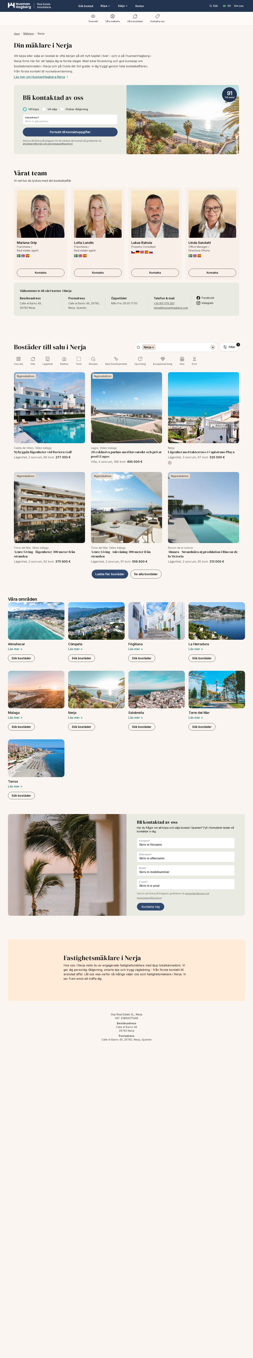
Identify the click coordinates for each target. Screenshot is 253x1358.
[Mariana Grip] (40, 214)
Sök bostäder (21, 658)
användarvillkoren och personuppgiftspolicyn (48, 143)
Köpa (104, 5)
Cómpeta (75, 644)
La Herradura (199, 644)
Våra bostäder (135, 21)
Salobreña (136, 713)
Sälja (121, 5)
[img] (19, 255)
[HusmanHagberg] (29, 6)
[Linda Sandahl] (212, 214)
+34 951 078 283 (164, 303)
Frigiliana (135, 644)
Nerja (72, 713)
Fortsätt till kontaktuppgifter (70, 132)
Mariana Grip (27, 243)
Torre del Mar (199, 713)
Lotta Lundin (84, 243)
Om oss (239, 5)
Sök (215, 5)
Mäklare (28, 33)
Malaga (14, 713)
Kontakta (40, 272)
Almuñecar (16, 644)
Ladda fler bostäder (109, 574)
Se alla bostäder (146, 574)
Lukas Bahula (141, 243)
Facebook (208, 297)
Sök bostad (85, 6)
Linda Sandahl (200, 243)
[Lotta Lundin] (98, 214)
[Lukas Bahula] (155, 214)
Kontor (139, 6)
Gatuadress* (32, 117)
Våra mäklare (112, 21)
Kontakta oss (157, 21)
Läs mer (15, 649)
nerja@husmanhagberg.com (171, 307)
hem (17, 33)
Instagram (207, 303)
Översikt (93, 21)
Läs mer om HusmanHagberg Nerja (39, 77)
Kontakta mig (151, 907)
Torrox (13, 781)
